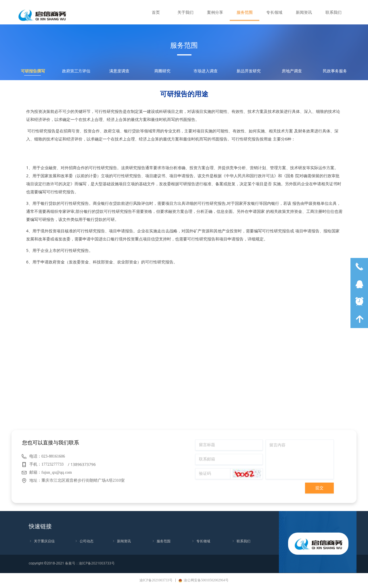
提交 (319, 488)
